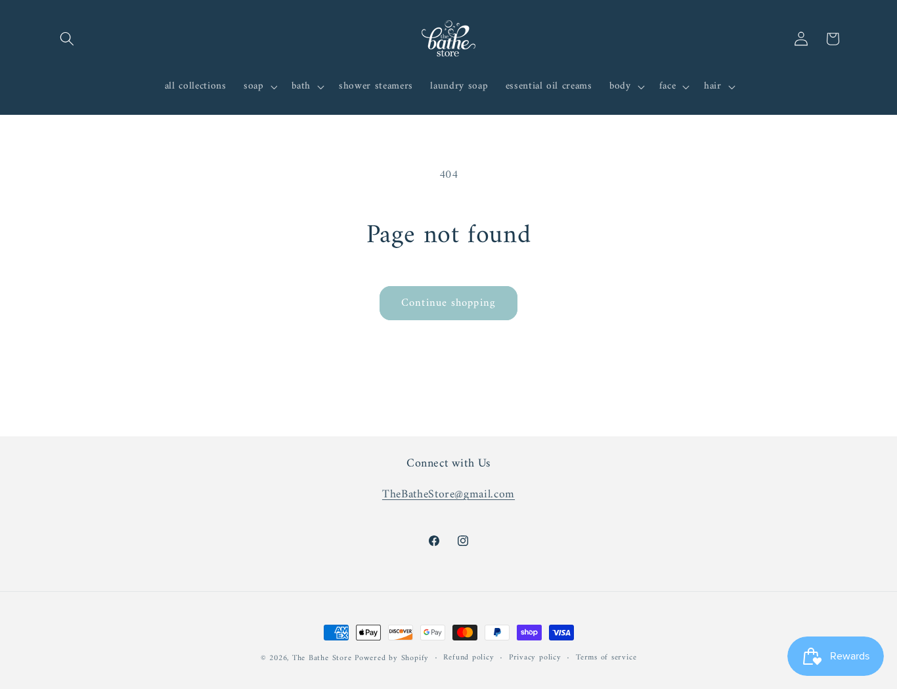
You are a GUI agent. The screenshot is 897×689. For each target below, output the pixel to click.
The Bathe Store (322, 658)
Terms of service (606, 658)
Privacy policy (535, 658)
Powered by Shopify (392, 658)
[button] (67, 38)
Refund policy (468, 658)
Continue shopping (448, 302)
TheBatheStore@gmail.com (448, 494)
